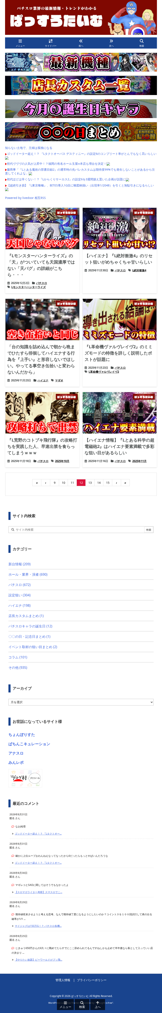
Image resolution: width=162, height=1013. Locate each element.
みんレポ (16, 762)
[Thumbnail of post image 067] (119, 413)
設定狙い (19, 595)
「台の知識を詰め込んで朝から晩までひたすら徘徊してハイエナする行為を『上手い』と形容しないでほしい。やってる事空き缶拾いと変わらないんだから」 (41, 359)
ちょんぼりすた (21, 734)
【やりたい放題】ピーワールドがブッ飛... (38, 959)
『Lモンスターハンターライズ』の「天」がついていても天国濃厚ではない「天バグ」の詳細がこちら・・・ (41, 265)
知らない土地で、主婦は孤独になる (28, 148)
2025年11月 (139, 461)
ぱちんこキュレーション (29, 743)
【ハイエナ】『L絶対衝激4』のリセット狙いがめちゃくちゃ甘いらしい (119, 259)
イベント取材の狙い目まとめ (32, 647)
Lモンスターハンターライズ (28, 287)
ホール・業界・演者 (27, 574)
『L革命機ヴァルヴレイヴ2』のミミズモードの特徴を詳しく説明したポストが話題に (119, 353)
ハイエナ (43, 380)
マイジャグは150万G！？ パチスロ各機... (38, 926)
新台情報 (19, 564)
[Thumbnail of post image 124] (119, 319)
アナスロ (16, 753)
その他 (17, 667)
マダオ (59, 380)
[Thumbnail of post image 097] (42, 228)
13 (90, 483)
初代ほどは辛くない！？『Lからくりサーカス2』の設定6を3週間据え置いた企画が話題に (66, 179)
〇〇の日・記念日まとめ (29, 636)
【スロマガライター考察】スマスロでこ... (38, 892)
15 (107, 483)
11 (72, 483)
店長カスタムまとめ (26, 615)
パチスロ (41, 283)
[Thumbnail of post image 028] (42, 413)
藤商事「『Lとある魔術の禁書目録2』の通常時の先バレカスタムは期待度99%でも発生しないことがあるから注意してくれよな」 (80, 171)
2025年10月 (62, 461)
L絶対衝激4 (139, 270)
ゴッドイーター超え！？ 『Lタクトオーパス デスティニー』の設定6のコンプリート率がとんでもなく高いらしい (82, 154)
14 (99, 483)
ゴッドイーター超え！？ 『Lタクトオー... (38, 833)
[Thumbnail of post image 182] (42, 319)
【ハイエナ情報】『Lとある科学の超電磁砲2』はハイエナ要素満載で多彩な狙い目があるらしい (119, 446)
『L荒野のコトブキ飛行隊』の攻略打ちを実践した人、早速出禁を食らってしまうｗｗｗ (42, 446)
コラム (17, 657)
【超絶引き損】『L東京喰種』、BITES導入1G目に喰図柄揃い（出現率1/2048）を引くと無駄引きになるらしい (80, 185)
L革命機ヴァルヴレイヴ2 (104, 372)
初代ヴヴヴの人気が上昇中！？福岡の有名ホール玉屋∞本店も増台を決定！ (57, 164)
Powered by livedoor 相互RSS (25, 198)
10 (63, 483)
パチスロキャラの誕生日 (30, 626)
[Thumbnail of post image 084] (119, 228)
